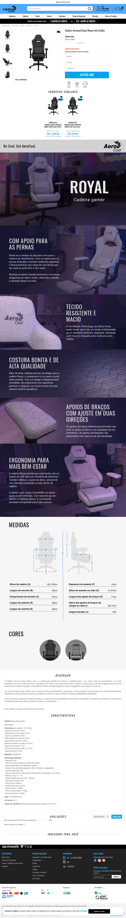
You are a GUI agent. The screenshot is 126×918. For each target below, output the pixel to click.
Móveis (22, 25)
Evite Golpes (36, 878)
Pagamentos (36, 866)
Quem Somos (6, 857)
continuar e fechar (99, 911)
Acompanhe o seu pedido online (41, 857)
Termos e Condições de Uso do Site (12, 863)
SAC (68, 862)
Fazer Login (105, 8)
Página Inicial (5, 25)
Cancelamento (36, 860)
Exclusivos (62, 16)
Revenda (95, 16)
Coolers (49, 16)
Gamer (36, 25)
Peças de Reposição (79, 16)
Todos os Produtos (111, 16)
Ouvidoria (5, 866)
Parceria (70, 866)
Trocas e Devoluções (38, 875)
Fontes (37, 16)
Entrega (34, 863)
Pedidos (34, 869)
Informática (15, 25)
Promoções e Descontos (39, 872)
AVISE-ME (87, 75)
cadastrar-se (106, 10)
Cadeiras (25, 16)
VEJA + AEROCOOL (21, 79)
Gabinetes (12, 16)
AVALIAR (116, 817)
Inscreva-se (116, 877)
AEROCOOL (69, 37)
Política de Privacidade (9, 860)
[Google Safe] (98, 893)
